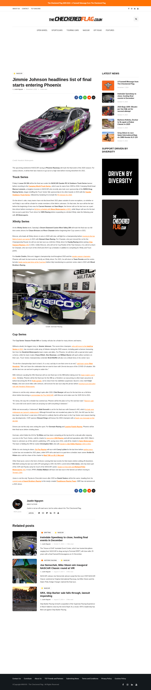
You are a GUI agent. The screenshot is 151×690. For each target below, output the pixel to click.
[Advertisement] (75, 51)
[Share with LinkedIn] (80, 97)
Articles (31, 513)
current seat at (26, 481)
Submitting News (72, 679)
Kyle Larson (36, 381)
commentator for (42, 395)
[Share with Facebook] (76, 97)
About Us (16, 8)
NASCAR (86, 30)
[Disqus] (53, 643)
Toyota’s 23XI (17, 472)
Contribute (28, 679)
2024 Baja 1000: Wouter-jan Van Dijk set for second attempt (128, 109)
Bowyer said (88, 401)
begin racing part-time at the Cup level (32, 262)
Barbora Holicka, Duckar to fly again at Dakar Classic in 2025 (128, 122)
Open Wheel (42, 30)
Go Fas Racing (40, 449)
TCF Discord (35, 8)
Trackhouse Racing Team (66, 481)
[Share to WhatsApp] (85, 97)
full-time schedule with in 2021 (52, 209)
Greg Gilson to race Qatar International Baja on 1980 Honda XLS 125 (128, 135)
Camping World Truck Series (40, 186)
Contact (25, 8)
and (54, 455)
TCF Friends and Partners (54, 679)
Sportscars (57, 30)
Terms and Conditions (90, 679)
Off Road (98, 30)
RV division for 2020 (64, 195)
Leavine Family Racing (73, 427)
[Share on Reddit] (89, 97)
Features (110, 30)
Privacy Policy (106, 679)
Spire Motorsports (86, 441)
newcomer (55, 438)
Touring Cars (73, 30)
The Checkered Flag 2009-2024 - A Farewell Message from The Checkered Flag (77, 3)
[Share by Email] (93, 97)
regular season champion (81, 256)
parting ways (88, 449)
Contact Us (16, 679)
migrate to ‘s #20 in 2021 (75, 444)
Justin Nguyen (18, 89)
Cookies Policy (120, 679)
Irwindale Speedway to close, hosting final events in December (127, 96)
